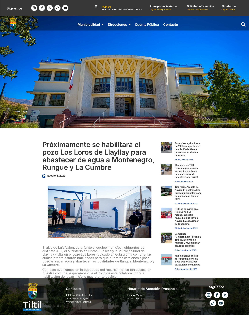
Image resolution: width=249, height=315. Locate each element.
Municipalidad (89, 25)
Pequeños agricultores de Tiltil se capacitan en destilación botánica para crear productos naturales (187, 149)
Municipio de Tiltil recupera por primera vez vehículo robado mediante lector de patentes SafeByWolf (186, 171)
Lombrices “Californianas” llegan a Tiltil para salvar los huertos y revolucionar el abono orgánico (188, 240)
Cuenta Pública (147, 25)
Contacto (170, 25)
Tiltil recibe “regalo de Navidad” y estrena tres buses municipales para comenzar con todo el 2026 (188, 193)
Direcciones (117, 25)
